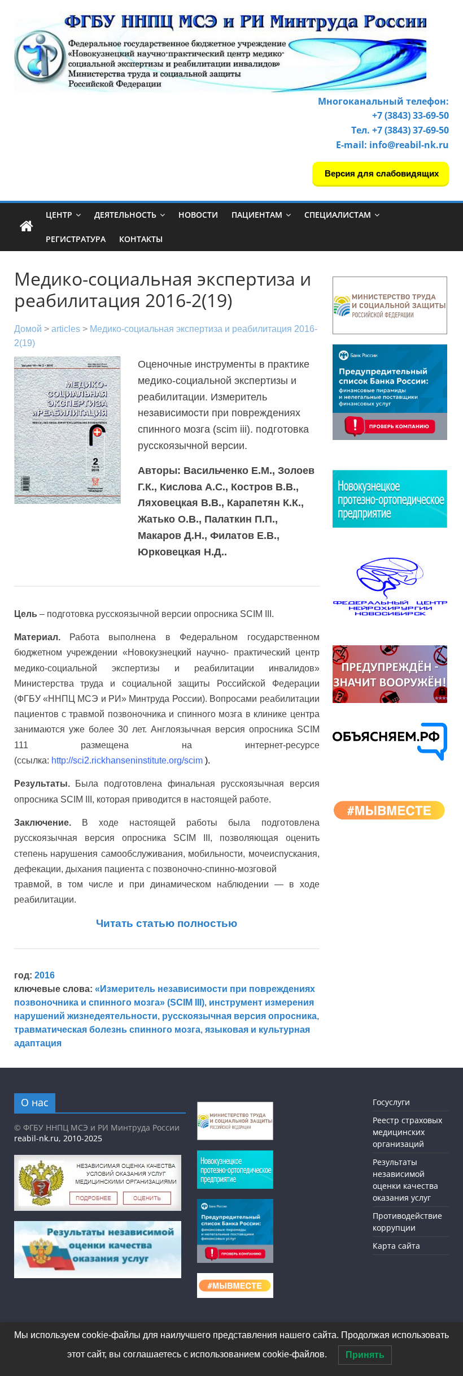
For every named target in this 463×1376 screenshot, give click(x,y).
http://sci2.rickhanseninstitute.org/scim (127, 760)
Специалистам (337, 214)
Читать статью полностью (166, 923)
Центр (59, 214)
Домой (28, 329)
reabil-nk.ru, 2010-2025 (58, 1138)
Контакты (141, 239)
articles (65, 329)
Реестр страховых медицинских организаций (407, 1132)
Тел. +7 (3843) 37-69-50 (400, 130)
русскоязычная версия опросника (239, 1016)
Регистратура (76, 239)
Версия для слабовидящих (380, 173)
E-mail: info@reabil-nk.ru (392, 145)
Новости (198, 214)
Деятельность (125, 214)
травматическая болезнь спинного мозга (107, 1029)
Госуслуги (391, 1102)
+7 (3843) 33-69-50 (410, 115)
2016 (44, 975)
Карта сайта (396, 1245)
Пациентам (256, 214)
